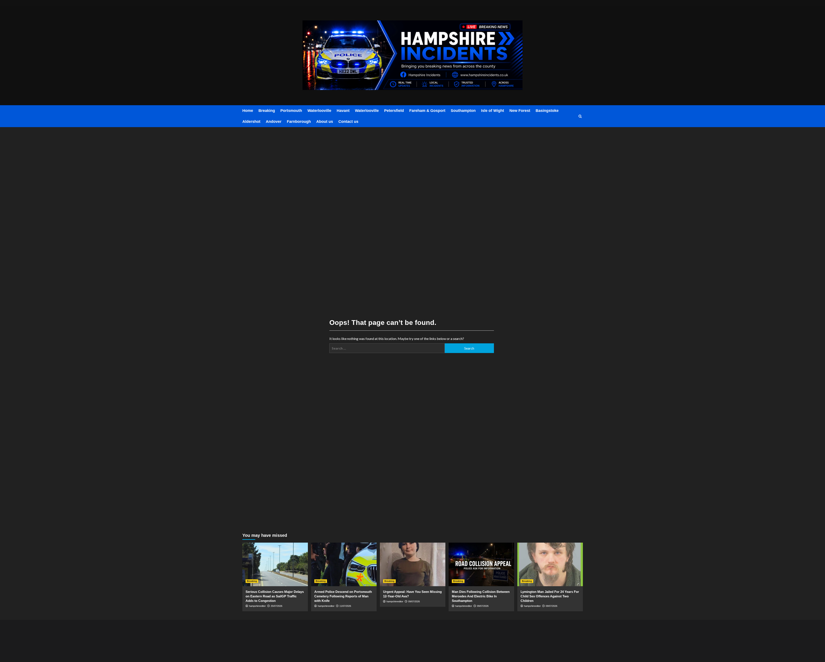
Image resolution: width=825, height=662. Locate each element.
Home (247, 110)
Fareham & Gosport (427, 110)
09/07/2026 (414, 601)
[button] (580, 116)
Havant (343, 110)
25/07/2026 (276, 606)
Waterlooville (319, 110)
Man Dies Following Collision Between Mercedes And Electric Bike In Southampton (481, 596)
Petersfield (394, 110)
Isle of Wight (492, 110)
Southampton (463, 110)
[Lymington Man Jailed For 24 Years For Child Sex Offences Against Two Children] (550, 564)
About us (324, 121)
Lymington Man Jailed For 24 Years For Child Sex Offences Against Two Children (550, 596)
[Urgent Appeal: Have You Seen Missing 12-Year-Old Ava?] (412, 564)
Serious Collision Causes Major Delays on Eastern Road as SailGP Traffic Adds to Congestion (275, 596)
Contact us (348, 121)
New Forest (519, 110)
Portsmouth (291, 110)
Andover (273, 121)
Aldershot (251, 121)
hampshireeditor (257, 606)
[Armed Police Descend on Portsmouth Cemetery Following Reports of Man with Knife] (344, 564)
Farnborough (299, 121)
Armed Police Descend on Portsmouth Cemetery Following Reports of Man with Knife (343, 596)
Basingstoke (547, 110)
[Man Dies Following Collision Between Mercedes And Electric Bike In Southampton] (481, 564)
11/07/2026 (345, 606)
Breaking (266, 110)
